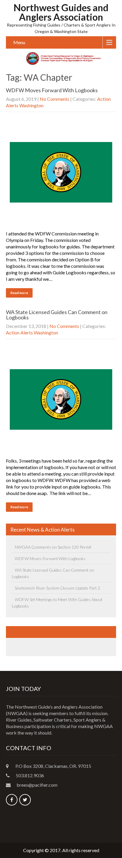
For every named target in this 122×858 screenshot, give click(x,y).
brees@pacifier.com (37, 785)
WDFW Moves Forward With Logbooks (52, 90)
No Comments (54, 99)
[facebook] (11, 800)
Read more (19, 293)
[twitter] (25, 800)
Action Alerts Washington (32, 332)
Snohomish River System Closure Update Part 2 (57, 587)
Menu (19, 42)
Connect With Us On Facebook (44, 632)
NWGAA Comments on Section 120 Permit (53, 547)
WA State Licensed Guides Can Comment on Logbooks (56, 315)
